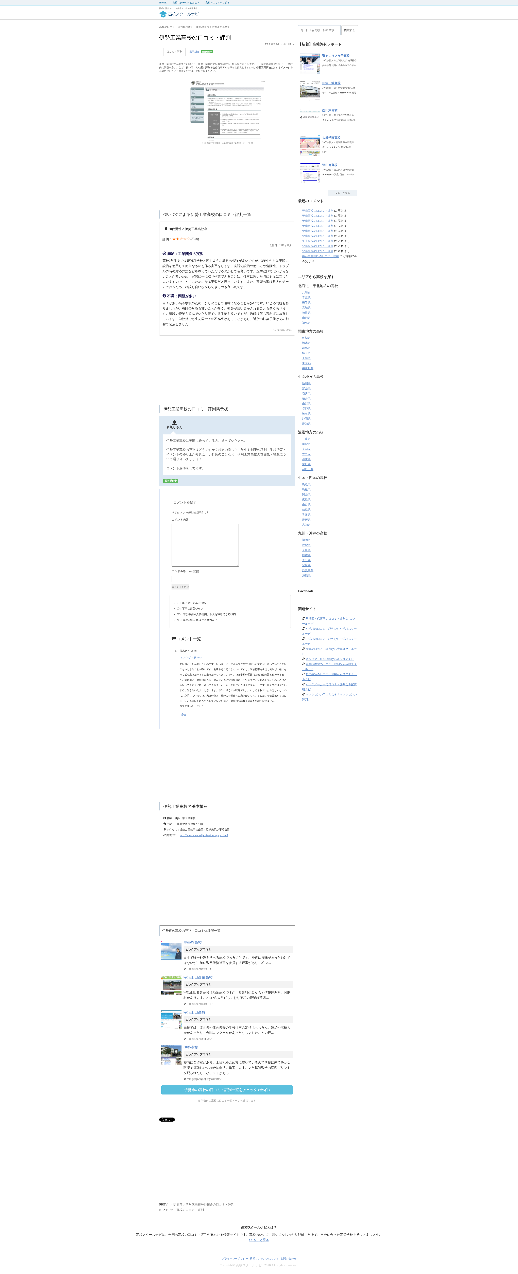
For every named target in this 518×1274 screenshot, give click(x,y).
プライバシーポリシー (235, 1258)
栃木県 (306, 342)
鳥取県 (306, 484)
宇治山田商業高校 (198, 977)
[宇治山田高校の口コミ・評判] (172, 1030)
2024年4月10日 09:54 (192, 657)
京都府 (306, 449)
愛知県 (306, 423)
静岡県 (306, 418)
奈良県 (306, 464)
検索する (349, 30)
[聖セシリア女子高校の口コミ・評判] (310, 71)
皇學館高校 (193, 942)
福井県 (306, 398)
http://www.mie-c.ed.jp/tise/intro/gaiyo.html (204, 835)
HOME (163, 2)
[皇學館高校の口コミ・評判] (172, 960)
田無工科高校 (331, 83)
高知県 (306, 524)
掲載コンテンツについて (264, 1258)
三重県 (306, 439)
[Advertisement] (227, 178)
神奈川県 (307, 368)
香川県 (306, 514)
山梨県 (306, 403)
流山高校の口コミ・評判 (187, 1210)
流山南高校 (330, 165)
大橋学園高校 (331, 137)
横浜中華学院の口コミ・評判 (320, 256)
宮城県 (306, 307)
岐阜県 (306, 413)
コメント (230, 520)
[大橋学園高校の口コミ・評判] (310, 153)
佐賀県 (306, 545)
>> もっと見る (259, 1240)
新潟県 (306, 383)
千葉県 (306, 358)
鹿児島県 (307, 570)
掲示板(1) (200, 51)
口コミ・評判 (174, 51)
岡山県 (306, 494)
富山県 (306, 388)
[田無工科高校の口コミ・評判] (310, 98)
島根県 (306, 489)
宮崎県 (306, 565)
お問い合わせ (288, 1258)
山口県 (306, 504)
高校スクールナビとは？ (186, 2)
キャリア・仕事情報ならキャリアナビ (330, 659)
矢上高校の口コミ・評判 (317, 241)
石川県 (306, 393)
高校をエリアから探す (217, 2)
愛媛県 (306, 519)
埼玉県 (306, 353)
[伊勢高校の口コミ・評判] (172, 1065)
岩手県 (306, 302)
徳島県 (306, 509)
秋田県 (306, 312)
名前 (230, 572)
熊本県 (306, 555)
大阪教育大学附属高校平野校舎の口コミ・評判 (202, 1204)
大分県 (306, 560)
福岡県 (306, 540)
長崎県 (306, 550)
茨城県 (306, 337)
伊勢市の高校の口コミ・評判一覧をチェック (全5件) (227, 1090)
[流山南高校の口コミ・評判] (310, 180)
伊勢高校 (191, 1047)
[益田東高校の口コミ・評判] (310, 126)
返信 (183, 714)
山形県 (306, 317)
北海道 (306, 292)
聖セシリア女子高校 (336, 55)
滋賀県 (306, 444)
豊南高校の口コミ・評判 (317, 210)
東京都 (306, 363)
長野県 (306, 408)
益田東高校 (330, 110)
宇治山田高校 (194, 1012)
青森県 (306, 297)
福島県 (306, 322)
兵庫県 (306, 459)
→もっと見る (342, 193)
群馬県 (306, 348)
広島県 (306, 499)
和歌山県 (307, 469)
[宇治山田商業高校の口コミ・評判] (172, 995)
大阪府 (306, 454)
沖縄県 (306, 575)
